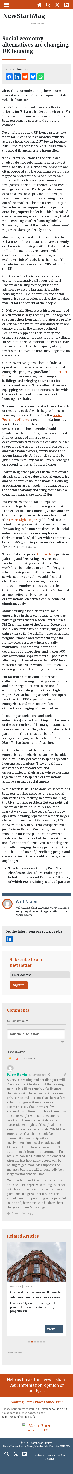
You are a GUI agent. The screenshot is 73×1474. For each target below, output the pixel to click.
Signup (18, 985)
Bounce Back (45, 554)
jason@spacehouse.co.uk (19, 1416)
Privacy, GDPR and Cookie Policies (50, 1457)
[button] (29, 1342)
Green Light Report (23, 520)
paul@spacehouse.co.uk (52, 1409)
